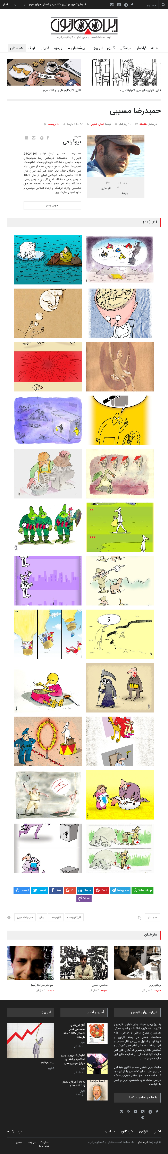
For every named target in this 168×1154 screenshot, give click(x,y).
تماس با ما (44, 1146)
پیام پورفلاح (47, 1063)
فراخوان (140, 48)
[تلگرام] (127, 5)
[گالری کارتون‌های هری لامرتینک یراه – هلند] (124, 72)
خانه (154, 48)
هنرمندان (16, 48)
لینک (31, 48)
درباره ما (31, 1142)
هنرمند (143, 124)
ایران (41, 917)
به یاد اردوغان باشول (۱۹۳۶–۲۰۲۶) (73, 1083)
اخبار (83, 1043)
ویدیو (58, 48)
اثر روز (98, 48)
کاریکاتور (127, 1131)
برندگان (125, 48)
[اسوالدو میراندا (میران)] (30, 963)
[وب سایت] (40, 138)
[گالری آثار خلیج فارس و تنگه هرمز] (44, 72)
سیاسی (110, 1131)
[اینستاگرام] (112, 5)
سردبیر (19, 1142)
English (45, 1142)
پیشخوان (78, 48)
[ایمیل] (119, 5)
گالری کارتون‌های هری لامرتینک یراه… (139, 90)
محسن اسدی (100, 985)
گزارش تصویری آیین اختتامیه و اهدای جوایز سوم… (56, 4)
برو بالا (17, 1131)
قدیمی (44, 48)
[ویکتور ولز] (137, 963)
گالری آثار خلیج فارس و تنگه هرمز (62, 90)
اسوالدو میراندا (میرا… (41, 985)
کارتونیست (56, 917)
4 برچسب (53, 124)
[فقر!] (30, 1040)
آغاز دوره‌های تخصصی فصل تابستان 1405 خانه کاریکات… (74, 1031)
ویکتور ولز (155, 985)
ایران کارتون (97, 124)
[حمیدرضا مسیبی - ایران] (115, 156)
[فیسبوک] (132, 5)
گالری (111, 48)
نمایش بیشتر (52, 206)
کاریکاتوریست (74, 917)
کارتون (51, 1068)
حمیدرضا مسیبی (25, 917)
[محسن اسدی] (84, 963)
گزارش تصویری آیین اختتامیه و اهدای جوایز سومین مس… (73, 1059)
